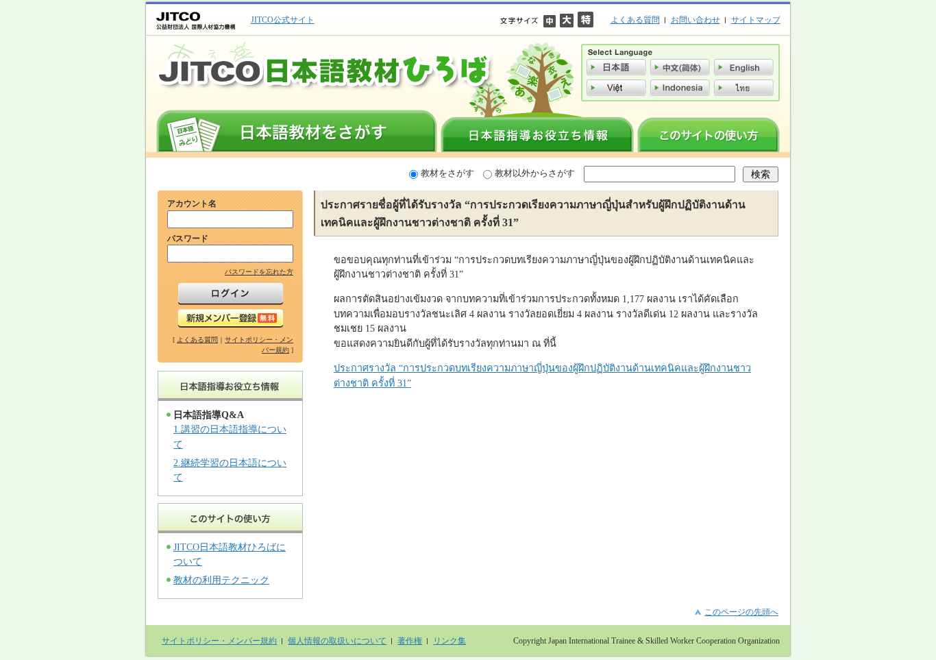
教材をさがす (447, 173)
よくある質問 (635, 20)
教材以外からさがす (535, 173)
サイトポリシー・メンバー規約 (219, 641)
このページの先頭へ (741, 612)
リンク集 (449, 641)
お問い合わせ (695, 20)
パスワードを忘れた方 (259, 272)
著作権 (409, 641)
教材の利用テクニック (221, 579)
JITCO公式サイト (283, 20)
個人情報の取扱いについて (337, 641)
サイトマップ (755, 20)
